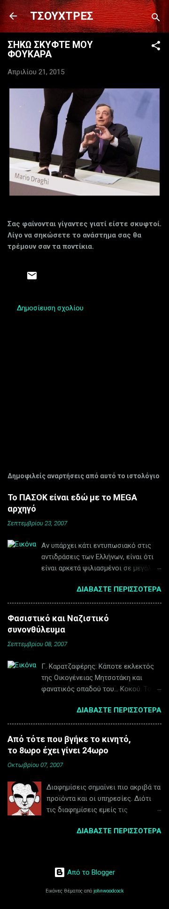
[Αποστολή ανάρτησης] (32, 279)
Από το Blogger (90, 872)
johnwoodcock (108, 891)
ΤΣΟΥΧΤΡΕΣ (61, 16)
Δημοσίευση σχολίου (50, 308)
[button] (155, 47)
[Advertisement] (84, 380)
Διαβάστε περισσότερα (119, 589)
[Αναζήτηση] (155, 19)
